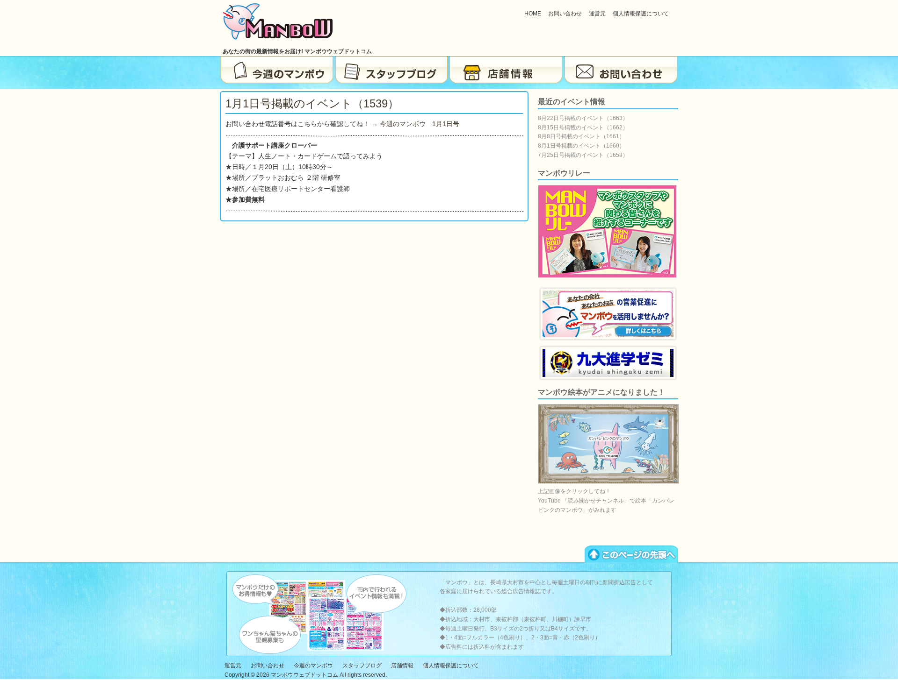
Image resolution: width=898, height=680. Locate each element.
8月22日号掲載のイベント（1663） (583, 118)
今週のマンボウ (277, 70)
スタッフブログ (391, 70)
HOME (532, 13)
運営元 (597, 13)
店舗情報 (506, 70)
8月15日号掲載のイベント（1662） (583, 127)
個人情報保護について (641, 13)
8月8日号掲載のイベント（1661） (581, 136)
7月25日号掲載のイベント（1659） (583, 155)
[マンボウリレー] (607, 276)
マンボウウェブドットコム (304, 675)
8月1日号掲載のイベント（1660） (581, 145)
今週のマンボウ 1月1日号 (419, 124)
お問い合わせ (565, 13)
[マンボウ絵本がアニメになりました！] (608, 482)
